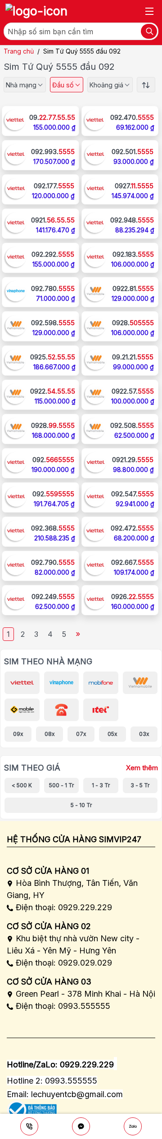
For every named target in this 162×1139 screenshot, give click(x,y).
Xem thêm (142, 768)
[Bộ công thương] (32, 1106)
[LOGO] (36, 11)
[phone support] (29, 1126)
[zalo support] (133, 1126)
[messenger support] (81, 1126)
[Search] (149, 31)
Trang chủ (19, 51)
